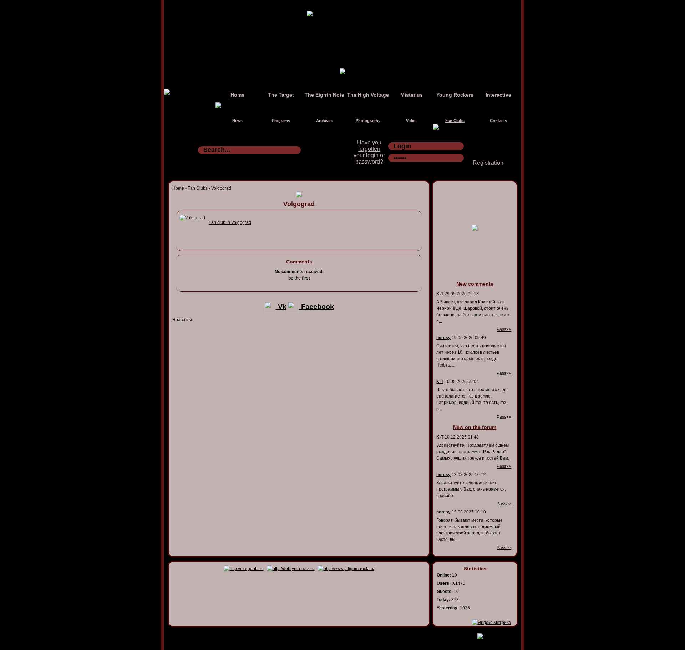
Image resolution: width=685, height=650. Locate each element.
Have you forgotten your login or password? (369, 152)
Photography (368, 120)
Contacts (498, 120)
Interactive (498, 95)
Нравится (182, 319)
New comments (474, 284)
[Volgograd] (192, 218)
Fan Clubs (455, 120)
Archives (324, 120)
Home (237, 95)
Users (443, 583)
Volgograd (221, 188)
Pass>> (504, 329)
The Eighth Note (324, 95)
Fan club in (230, 222)
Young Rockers (454, 95)
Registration (488, 163)
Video (411, 120)
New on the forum (474, 427)
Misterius (411, 95)
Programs (281, 120)
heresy (443, 337)
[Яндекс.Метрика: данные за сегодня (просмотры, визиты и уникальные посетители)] (491, 622)
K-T (439, 293)
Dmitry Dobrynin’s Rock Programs (335, 634)
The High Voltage (368, 95)
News (237, 120)
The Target (281, 95)
